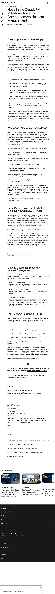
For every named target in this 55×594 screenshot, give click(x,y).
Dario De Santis (22, 24)
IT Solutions (24, 452)
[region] (21, 589)
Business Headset (26, 437)
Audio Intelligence (13, 437)
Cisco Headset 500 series (41, 437)
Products (3, 508)
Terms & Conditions (5, 543)
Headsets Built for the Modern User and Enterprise (21, 390)
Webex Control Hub (36, 452)
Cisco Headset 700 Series (14, 441)
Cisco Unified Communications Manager (37, 441)
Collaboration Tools (31, 448)
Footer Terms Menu (6, 512)
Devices (3, 516)
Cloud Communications (14, 444)
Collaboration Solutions (15, 448)
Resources (4, 520)
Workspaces (20, 6)
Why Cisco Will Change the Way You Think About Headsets (24, 393)
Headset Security (12, 452)
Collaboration (11, 6)
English (4, 558)
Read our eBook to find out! (37, 371)
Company (4, 524)
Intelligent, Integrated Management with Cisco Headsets (23, 392)
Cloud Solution (28, 444)
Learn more (10, 425)
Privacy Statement (5, 547)
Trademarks (3, 554)
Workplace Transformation (15, 456)
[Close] (40, 587)
